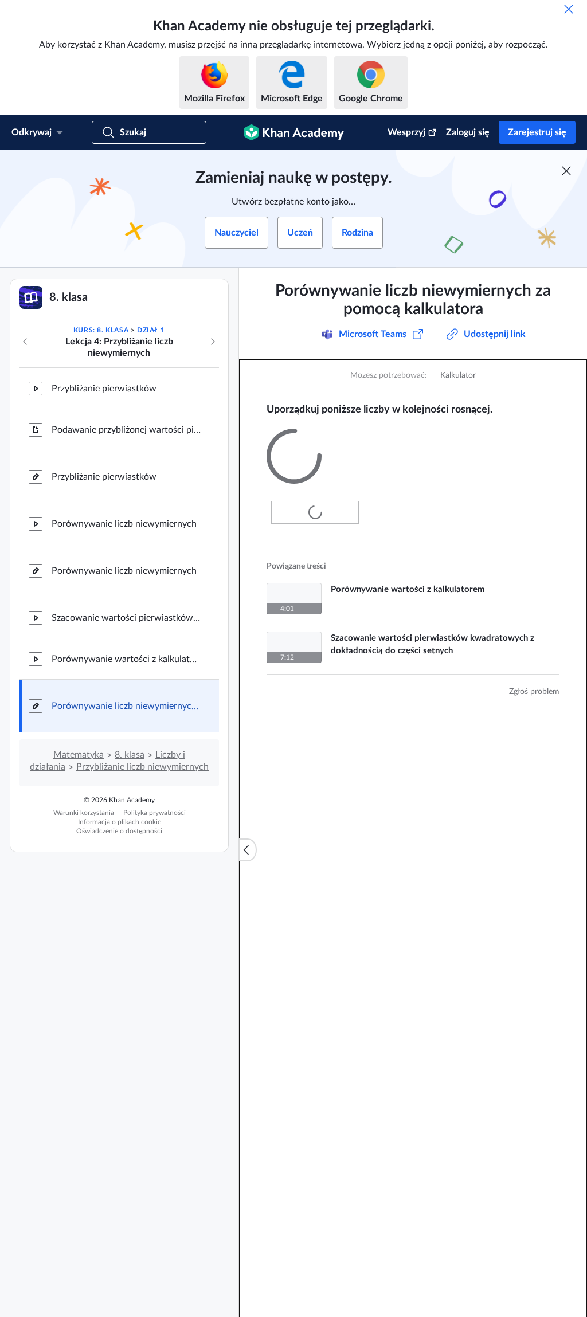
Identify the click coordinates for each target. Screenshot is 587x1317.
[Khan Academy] (294, 132)
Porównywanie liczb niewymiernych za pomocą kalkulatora (126, 706)
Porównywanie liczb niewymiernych (124, 523)
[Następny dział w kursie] (213, 341)
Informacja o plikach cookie (119, 821)
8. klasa (129, 754)
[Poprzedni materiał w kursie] (25, 341)
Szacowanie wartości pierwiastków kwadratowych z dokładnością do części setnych (126, 617)
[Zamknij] (568, 9)
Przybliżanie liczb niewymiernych (142, 766)
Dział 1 (151, 330)
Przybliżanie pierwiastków (104, 388)
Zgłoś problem (534, 679)
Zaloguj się (468, 132)
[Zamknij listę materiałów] (247, 849)
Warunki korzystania (83, 812)
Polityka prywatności (154, 812)
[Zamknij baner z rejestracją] (566, 170)
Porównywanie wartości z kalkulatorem (126, 659)
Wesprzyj (406, 132)
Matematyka (78, 754)
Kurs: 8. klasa (100, 330)
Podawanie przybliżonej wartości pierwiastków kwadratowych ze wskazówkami (126, 429)
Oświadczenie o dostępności (119, 831)
